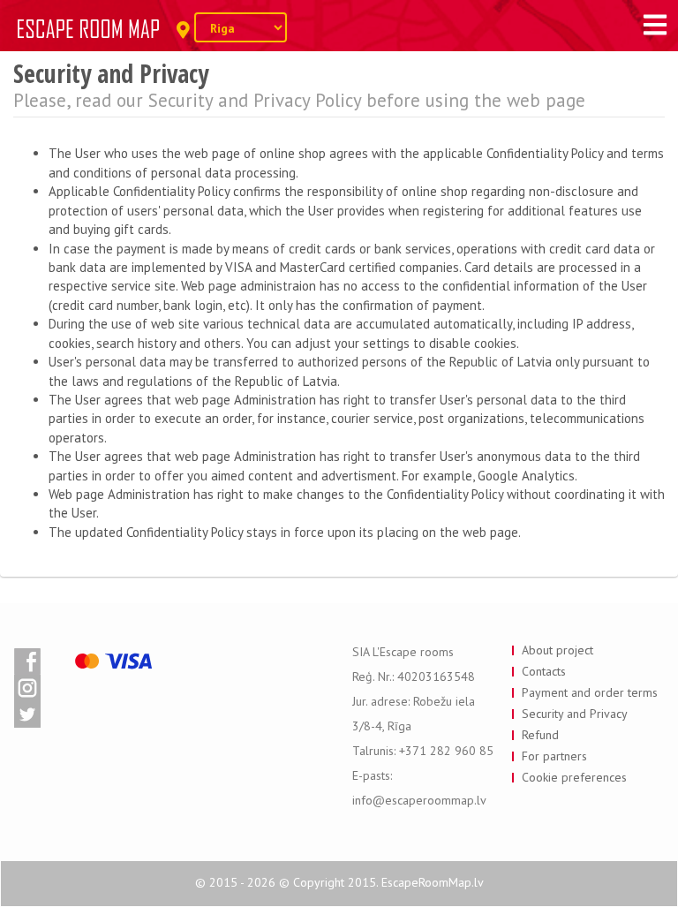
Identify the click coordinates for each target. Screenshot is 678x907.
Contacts (544, 671)
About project (557, 650)
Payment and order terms (590, 692)
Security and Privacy (575, 714)
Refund (540, 735)
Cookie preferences (574, 777)
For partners (554, 756)
